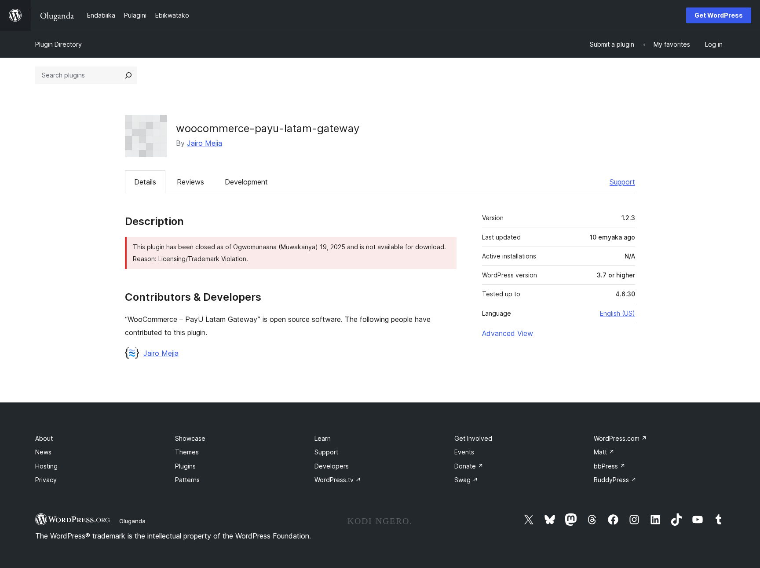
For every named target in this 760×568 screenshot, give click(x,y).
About (44, 438)
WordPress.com (620, 438)
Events (464, 452)
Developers (331, 466)
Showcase (190, 438)
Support (622, 181)
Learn (322, 438)
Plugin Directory (58, 44)
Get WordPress (718, 15)
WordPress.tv (337, 479)
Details (145, 181)
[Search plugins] (128, 75)
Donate (468, 466)
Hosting (46, 466)
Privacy (46, 479)
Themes (187, 452)
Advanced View (507, 333)
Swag (466, 479)
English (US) (617, 313)
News (43, 452)
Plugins (185, 466)
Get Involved (473, 438)
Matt (604, 452)
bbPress (609, 466)
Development (246, 181)
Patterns (187, 479)
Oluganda (132, 520)
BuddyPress (615, 479)
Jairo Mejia (204, 143)
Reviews (190, 181)
